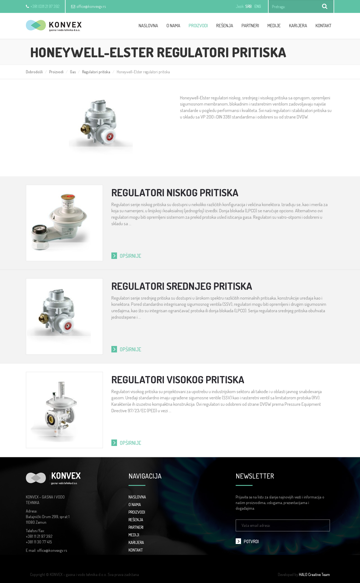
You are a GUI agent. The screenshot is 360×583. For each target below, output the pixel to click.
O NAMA (135, 504)
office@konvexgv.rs (91, 6)
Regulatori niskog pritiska (174, 192)
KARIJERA (136, 542)
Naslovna (148, 25)
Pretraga (324, 6)
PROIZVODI (137, 512)
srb (248, 6)
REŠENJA (136, 519)
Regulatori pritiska (96, 71)
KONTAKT (136, 550)
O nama (173, 25)
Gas (73, 71)
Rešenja (224, 25)
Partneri (250, 25)
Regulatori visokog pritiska (177, 379)
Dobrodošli (34, 71)
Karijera (298, 25)
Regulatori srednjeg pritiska (181, 285)
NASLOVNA (137, 497)
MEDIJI (134, 534)
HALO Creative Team (314, 574)
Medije (274, 25)
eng (258, 6)
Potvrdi (251, 541)
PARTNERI (136, 527)
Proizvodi (198, 25)
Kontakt (323, 25)
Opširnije (130, 256)
